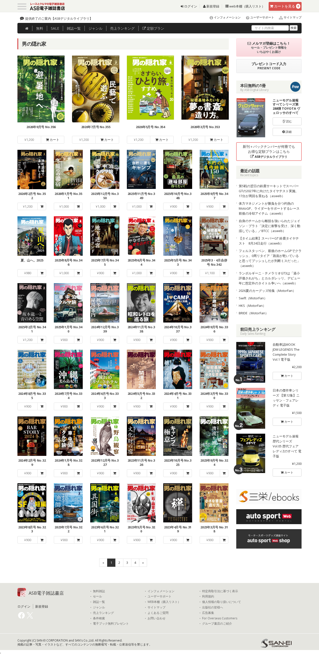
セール (97, 596)
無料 (39, 28)
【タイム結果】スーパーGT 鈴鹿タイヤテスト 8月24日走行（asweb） (269, 241)
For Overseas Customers (219, 618)
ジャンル (95, 28)
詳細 (288, 132)
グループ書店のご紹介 (217, 624)
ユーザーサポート (261, 17)
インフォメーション (227, 17)
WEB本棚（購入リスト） (164, 602)
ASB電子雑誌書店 (46, 593)
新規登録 (212, 6)
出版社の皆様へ (212, 607)
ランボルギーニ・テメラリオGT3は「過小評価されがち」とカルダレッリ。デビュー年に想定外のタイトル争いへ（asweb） (269, 278)
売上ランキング (103, 613)
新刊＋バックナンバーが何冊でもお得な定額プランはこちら (269, 151)
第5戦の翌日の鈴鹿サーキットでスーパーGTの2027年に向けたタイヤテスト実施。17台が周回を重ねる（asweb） (269, 191)
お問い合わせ (156, 618)
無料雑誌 (99, 591)
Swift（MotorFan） (253, 298)
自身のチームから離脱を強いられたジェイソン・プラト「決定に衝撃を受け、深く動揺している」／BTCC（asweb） (269, 226)
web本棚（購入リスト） (247, 6)
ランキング (122, 28)
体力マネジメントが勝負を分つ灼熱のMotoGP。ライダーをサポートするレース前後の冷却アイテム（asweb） (269, 208)
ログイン (190, 6)
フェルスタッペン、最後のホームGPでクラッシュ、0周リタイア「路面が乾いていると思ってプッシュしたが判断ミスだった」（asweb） (270, 258)
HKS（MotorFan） (252, 305)
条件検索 (99, 618)
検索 (294, 28)
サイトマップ (292, 17)
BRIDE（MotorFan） (253, 313)
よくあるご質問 (158, 613)
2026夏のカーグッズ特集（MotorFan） (267, 290)
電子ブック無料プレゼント (111, 624)
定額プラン (155, 28)
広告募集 (208, 613)
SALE (55, 28)
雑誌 (74, 28)
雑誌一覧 (99, 602)
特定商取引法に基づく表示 (220, 591)
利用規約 (208, 596)
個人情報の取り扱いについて (221, 602)
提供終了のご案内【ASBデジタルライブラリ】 (59, 18)
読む (288, 121)
